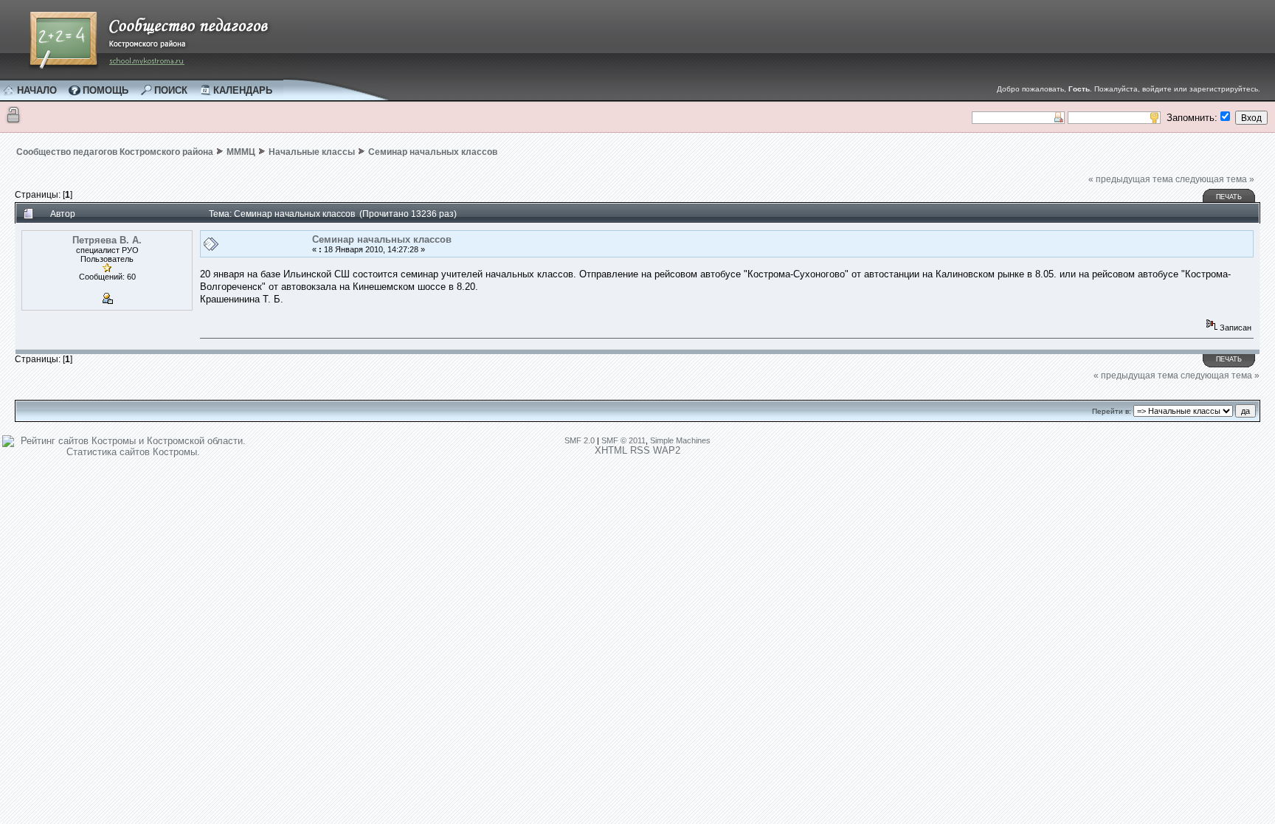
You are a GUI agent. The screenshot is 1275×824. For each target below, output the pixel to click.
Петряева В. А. (107, 240)
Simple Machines (680, 440)
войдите (1157, 89)
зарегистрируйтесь (1223, 89)
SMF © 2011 (623, 440)
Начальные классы (312, 152)
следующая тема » (1214, 179)
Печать (1229, 197)
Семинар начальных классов (432, 152)
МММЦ (241, 152)
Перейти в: (1111, 411)
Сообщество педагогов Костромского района (114, 152)
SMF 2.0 (579, 440)
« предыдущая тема (1130, 179)
